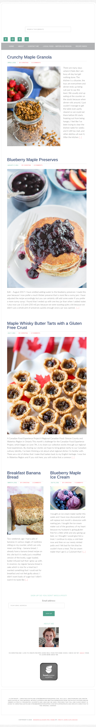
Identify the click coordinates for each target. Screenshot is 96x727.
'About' (82, 653)
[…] (80, 137)
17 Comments (35, 333)
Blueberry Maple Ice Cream (65, 474)
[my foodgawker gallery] (49, 681)
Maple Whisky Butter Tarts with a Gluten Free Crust (44, 325)
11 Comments (36, 62)
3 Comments (36, 482)
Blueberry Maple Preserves (32, 159)
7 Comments (78, 482)
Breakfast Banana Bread (24, 474)
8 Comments (38, 165)
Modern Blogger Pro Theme (44, 719)
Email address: (48, 601)
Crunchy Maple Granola (29, 57)
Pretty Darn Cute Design (68, 719)
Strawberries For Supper (48, 14)
